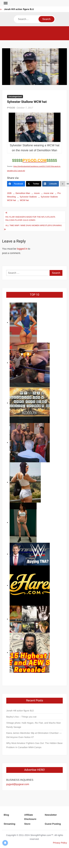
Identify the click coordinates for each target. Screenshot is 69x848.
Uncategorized (15, 96)
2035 (9, 193)
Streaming (9, 823)
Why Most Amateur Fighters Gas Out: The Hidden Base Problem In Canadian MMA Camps (34, 745)
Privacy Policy (60, 842)
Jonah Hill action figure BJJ (19, 9)
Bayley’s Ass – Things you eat (21, 716)
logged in (22, 248)
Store (27, 823)
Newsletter (51, 814)
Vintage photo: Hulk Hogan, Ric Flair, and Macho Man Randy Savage (33, 725)
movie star (48, 193)
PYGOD (11, 107)
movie (37, 193)
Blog (6, 814)
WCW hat (24, 200)
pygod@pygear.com (17, 784)
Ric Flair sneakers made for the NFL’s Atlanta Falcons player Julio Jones (30, 218)
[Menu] (5, 3)
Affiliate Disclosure (30, 816)
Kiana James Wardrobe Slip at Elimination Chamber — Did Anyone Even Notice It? (34, 735)
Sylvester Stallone (28, 197)
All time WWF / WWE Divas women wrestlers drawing (33, 225)
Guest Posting (53, 823)
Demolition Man (23, 193)
